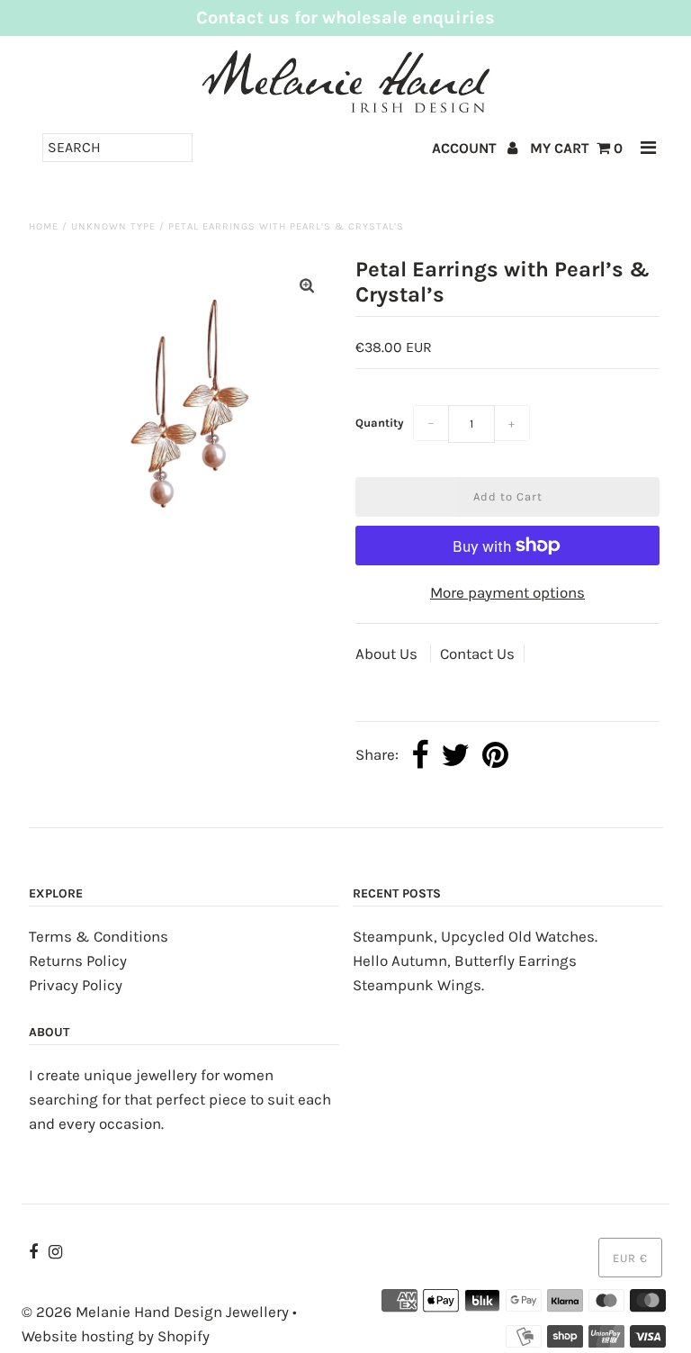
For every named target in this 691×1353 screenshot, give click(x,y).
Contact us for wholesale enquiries (345, 17)
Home (43, 226)
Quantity (379, 422)
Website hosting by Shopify (116, 1336)
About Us (388, 654)
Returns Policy (78, 961)
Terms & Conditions (98, 936)
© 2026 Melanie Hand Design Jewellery (155, 1312)
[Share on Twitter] (455, 756)
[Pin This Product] (495, 756)
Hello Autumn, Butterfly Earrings (465, 961)
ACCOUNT (466, 148)
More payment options (507, 592)
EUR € (630, 1258)
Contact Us (477, 654)
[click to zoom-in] (307, 286)
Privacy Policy (75, 985)
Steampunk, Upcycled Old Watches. (475, 936)
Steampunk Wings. (418, 985)
